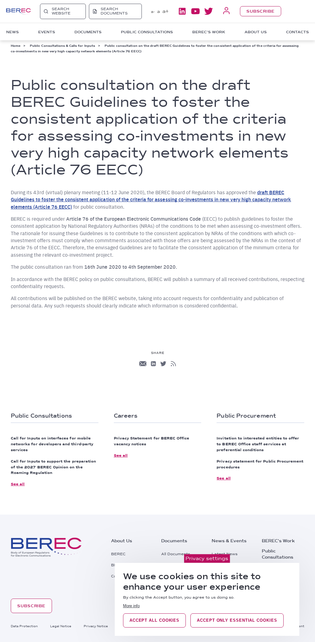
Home (15, 45)
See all (18, 484)
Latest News (224, 554)
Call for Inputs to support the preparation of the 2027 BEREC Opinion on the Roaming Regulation (53, 467)
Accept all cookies (154, 620)
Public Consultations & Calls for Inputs (62, 45)
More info (131, 606)
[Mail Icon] (142, 363)
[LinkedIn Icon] (153, 363)
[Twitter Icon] (163, 363)
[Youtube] (195, 11)
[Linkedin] (182, 11)
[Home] (18, 11)
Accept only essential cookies (237, 620)
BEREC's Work (278, 540)
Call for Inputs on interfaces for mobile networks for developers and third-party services (52, 444)
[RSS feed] (173, 363)
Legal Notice (60, 626)
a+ (165, 11)
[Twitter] (208, 11)
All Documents (175, 554)
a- (153, 12)
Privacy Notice (96, 626)
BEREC (118, 554)
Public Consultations (277, 554)
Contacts (297, 32)
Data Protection (24, 626)
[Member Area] (226, 11)
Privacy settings (206, 558)
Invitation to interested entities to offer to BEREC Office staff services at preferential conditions (258, 444)
